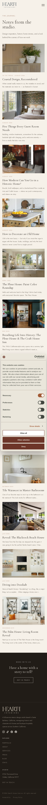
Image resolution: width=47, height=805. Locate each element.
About (5, 747)
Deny (23, 447)
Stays (4, 762)
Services (6, 751)
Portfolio (6, 743)
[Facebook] (16, 732)
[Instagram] (3, 732)
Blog (4, 759)
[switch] (41, 402)
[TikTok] (8, 732)
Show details (35, 426)
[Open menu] (43, 5)
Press (4, 755)
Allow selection (23, 440)
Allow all (23, 433)
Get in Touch (23, 680)
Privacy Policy (17, 797)
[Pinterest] (12, 732)
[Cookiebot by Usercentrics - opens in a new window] (34, 357)
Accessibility (6, 797)
